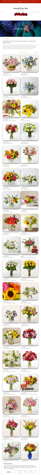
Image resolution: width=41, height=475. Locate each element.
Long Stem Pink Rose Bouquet (9, 97)
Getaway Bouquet (24, 439)
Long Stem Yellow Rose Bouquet (27, 280)
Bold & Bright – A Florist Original (9, 120)
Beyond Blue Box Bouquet (8, 257)
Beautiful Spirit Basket (7, 75)
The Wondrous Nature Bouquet (9, 416)
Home (4, 38)
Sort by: (21, 52)
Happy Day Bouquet (25, 143)
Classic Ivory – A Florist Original (9, 371)
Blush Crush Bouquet (25, 166)
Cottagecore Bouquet (25, 325)
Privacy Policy (11, 468)
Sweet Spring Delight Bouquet (9, 394)
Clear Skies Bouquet (25, 75)
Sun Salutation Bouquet (7, 211)
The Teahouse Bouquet (25, 416)
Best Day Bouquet (6, 166)
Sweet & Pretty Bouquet (7, 143)
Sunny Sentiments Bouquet (8, 348)
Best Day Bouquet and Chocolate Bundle (29, 394)
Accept (20, 471)
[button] (2, 12)
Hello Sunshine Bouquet (25, 234)
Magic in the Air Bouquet (8, 439)
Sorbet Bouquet (24, 211)
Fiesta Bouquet (6, 234)
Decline (31, 471)
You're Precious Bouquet (26, 371)
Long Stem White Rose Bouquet (9, 280)
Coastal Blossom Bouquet (26, 97)
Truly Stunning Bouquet (25, 348)
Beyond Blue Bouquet (7, 325)
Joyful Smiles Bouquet (25, 120)
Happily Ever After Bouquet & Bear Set (28, 257)
